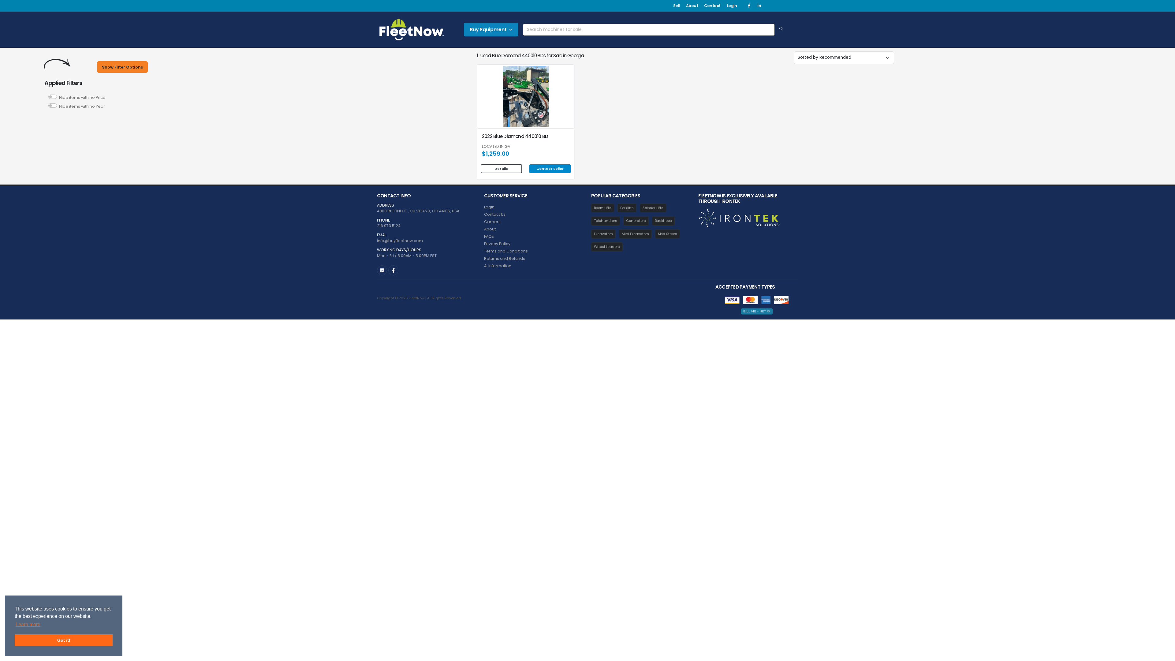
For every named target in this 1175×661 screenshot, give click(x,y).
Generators (636, 220)
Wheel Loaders (607, 246)
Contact (712, 5)
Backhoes (663, 220)
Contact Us (494, 214)
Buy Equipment (488, 29)
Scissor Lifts (653, 207)
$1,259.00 (495, 154)
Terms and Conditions (506, 251)
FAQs (489, 236)
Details (501, 168)
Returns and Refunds (504, 258)
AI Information (497, 265)
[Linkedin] (759, 6)
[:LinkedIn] (382, 270)
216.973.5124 (389, 225)
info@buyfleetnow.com (400, 240)
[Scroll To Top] (1164, 654)
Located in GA (496, 147)
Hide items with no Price (82, 97)
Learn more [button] (28, 624)
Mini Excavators (635, 233)
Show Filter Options (122, 67)
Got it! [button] (63, 640)
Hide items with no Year (82, 106)
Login (732, 5)
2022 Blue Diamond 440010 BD (515, 136)
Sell (676, 5)
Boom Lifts (602, 207)
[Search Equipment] (781, 29)
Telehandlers (605, 220)
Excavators (603, 233)
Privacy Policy (497, 243)
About (692, 5)
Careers (492, 221)
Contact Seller (550, 168)
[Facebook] (749, 6)
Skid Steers (667, 233)
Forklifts (627, 207)
